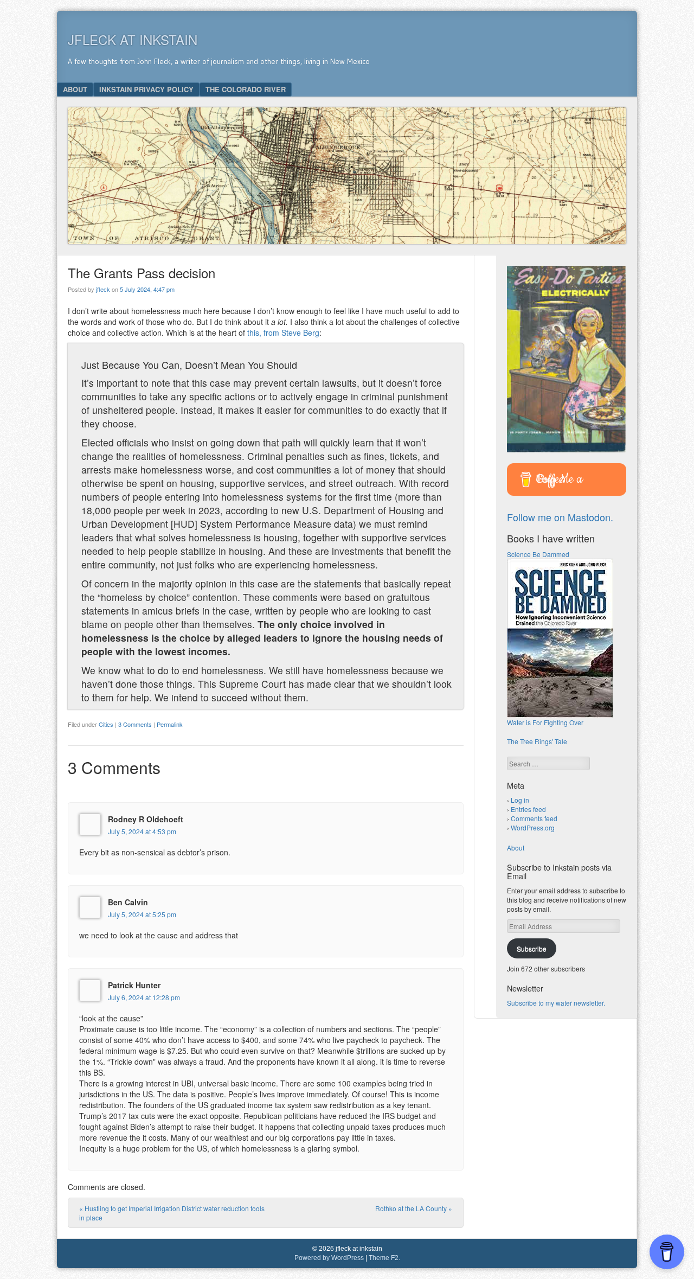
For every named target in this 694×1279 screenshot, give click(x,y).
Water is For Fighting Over (545, 722)
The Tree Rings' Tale (537, 741)
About (75, 89)
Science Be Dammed (538, 554)
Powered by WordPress (329, 1258)
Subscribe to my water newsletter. (556, 1002)
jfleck (103, 289)
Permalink (170, 724)
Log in (520, 799)
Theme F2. (384, 1258)
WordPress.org (533, 827)
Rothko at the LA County (413, 1208)
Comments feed (534, 818)
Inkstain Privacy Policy (146, 89)
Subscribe (532, 948)
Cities (106, 724)
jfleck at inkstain (132, 39)
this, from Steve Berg (283, 332)
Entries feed (528, 809)
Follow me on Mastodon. (560, 517)
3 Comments (135, 724)
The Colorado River (245, 89)
